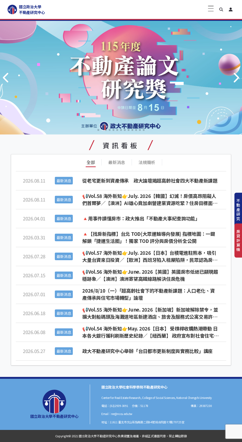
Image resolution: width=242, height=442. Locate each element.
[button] (221, 9)
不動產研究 (238, 210)
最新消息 (116, 162)
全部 (90, 162)
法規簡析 (146, 162)
